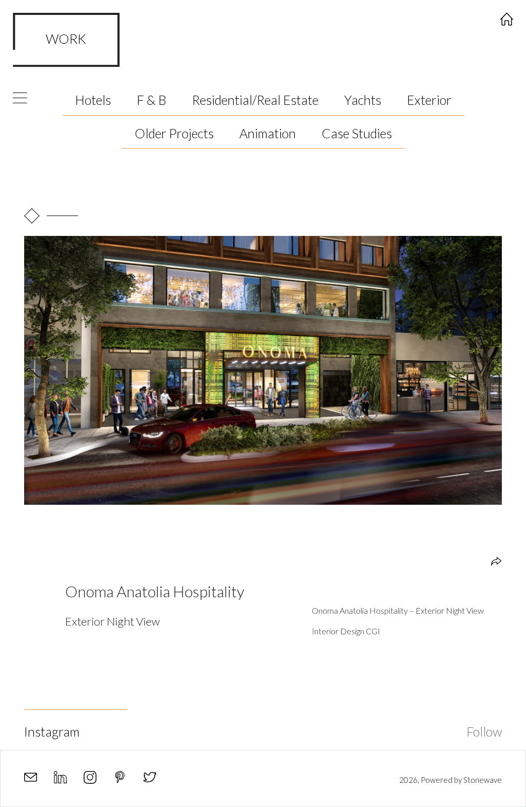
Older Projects (174, 133)
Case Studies (357, 133)
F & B (151, 99)
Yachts (362, 99)
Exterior (429, 99)
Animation (267, 133)
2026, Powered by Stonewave (450, 779)
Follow (484, 731)
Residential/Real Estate (255, 99)
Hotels (93, 99)
